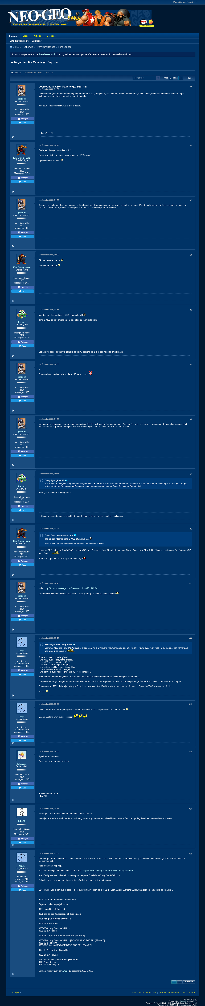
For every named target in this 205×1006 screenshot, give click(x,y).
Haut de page (189, 993)
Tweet (23, 122)
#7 (191, 419)
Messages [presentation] (16, 73)
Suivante (189, 982)
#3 (191, 200)
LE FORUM (28, 47)
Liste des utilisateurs (19, 41)
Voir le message (66, 480)
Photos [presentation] (49, 73)
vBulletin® (182, 1001)
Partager (24, 119)
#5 (191, 310)
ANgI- (22, 650)
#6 (191, 364)
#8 (191, 474)
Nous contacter (147, 993)
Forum (17, 47)
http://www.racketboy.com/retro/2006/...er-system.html (108, 870)
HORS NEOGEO (65, 47)
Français (16, 993)
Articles (37, 36)
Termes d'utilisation (169, 993)
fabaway (21, 764)
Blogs (26, 36)
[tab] (16, 72)
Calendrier (36, 41)
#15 (190, 854)
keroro (21, 322)
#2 (191, 145)
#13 (190, 752)
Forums (13, 36)
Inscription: (19, 109)
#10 (190, 583)
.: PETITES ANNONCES (45, 47)
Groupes (51, 36)
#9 (191, 529)
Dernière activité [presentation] (33, 73)
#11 (190, 638)
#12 (190, 704)
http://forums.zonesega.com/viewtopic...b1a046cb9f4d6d (71, 588)
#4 (191, 255)
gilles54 (22, 98)
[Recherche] (158, 78)
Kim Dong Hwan (22, 158)
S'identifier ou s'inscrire (184, 2)
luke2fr (22, 821)
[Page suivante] (182, 78)
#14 (190, 809)
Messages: (20, 114)
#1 (191, 86)
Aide (134, 993)
